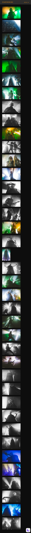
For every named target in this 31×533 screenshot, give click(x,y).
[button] (28, 530)
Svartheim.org (7, 2)
